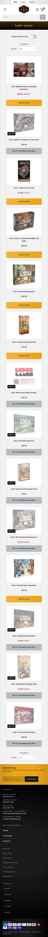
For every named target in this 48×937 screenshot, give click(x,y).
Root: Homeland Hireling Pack (24, 342)
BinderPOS (7, 934)
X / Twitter (7, 906)
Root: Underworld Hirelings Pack (24, 684)
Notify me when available (24, 151)
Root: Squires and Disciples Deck (24, 489)
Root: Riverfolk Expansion (24, 441)
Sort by (14, 49)
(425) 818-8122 (8, 797)
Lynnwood (6, 841)
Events (32, 2)
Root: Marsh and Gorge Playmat (23, 393)
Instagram (7, 900)
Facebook (7, 894)
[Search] (43, 17)
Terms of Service (8, 867)
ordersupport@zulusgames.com (14, 813)
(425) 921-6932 (8, 802)
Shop (15, 2)
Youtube (7, 912)
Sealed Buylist (7, 876)
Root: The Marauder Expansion (24, 585)
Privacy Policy (7, 853)
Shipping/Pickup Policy (10, 862)
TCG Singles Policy (9, 872)
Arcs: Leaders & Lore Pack (24, 188)
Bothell (5, 830)
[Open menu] (5, 9)
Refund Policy (7, 858)
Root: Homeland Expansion (24, 291)
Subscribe (31, 779)
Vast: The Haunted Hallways (24, 732)
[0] (42, 9)
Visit (23, 2)
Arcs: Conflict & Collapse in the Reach (24, 140)
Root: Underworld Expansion (24, 636)
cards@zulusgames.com (12, 819)
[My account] (37, 9)
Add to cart (24, 103)
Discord (6, 889)
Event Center (7, 836)
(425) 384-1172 (8, 808)
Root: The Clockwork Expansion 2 (24, 537)
